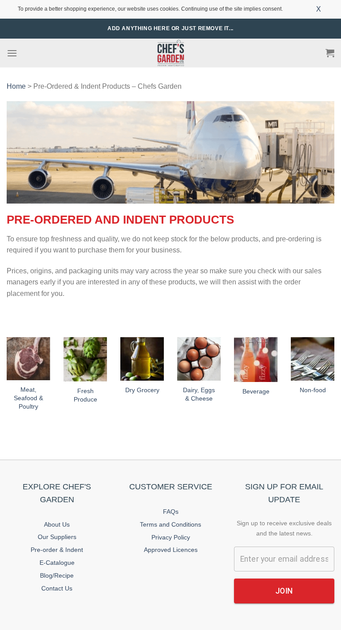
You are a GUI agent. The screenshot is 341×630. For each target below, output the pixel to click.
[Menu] (12, 53)
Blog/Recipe (57, 575)
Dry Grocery (142, 390)
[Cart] (329, 53)
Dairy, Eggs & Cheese (199, 394)
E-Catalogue (57, 562)
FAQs (170, 511)
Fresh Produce (85, 395)
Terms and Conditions (170, 524)
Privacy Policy (170, 537)
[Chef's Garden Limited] (170, 53)
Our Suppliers (57, 536)
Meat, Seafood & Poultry (28, 398)
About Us (57, 524)
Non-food (313, 390)
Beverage (256, 391)
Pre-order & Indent (57, 549)
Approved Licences (171, 549)
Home (16, 86)
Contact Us (56, 588)
